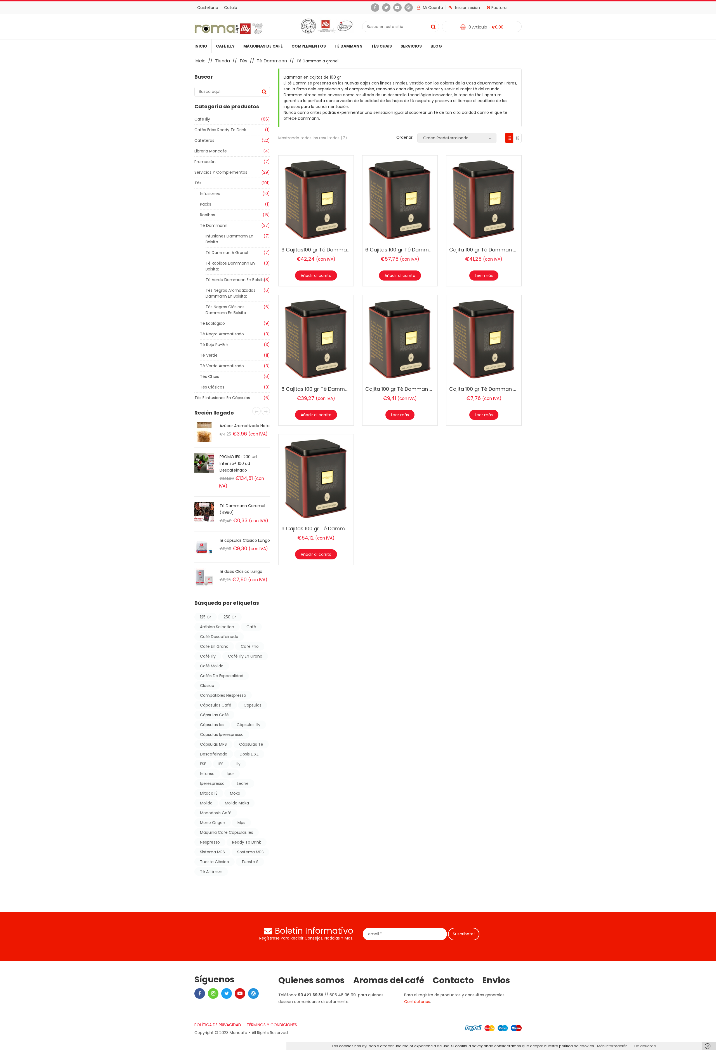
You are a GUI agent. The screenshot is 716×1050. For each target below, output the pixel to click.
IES (220, 764)
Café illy (225, 46)
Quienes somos (311, 980)
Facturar (499, 7)
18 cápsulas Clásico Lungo (245, 540)
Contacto (453, 980)
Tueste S (249, 862)
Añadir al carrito (316, 275)
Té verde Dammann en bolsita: (236, 279)
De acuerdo (645, 1046)
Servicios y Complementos (220, 172)
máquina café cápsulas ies (226, 832)
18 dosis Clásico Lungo (241, 571)
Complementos (308, 46)
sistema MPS (212, 852)
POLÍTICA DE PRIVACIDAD (217, 1025)
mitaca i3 (209, 793)
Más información (612, 1046)
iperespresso (212, 783)
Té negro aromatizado (222, 334)
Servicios (411, 46)
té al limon (211, 871)
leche (243, 783)
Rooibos (207, 215)
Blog (436, 46)
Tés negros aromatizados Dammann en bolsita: (230, 293)
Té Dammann (348, 46)
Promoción (205, 161)
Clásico (207, 685)
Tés (243, 61)
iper (230, 773)
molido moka (237, 803)
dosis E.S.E (249, 754)
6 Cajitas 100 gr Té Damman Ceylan (325, 388)
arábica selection (217, 627)
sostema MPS (250, 852)
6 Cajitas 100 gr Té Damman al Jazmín (413, 249)
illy (238, 764)
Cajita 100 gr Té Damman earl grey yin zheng (504, 388)
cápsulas (253, 705)
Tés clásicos (212, 387)
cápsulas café (214, 715)
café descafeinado (219, 636)
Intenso (207, 773)
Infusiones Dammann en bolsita (229, 239)
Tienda (222, 61)
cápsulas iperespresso (222, 734)
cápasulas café (215, 705)
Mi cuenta (432, 7)
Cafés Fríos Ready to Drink (220, 130)
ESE (203, 764)
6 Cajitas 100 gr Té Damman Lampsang (330, 528)
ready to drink (246, 842)
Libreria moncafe (210, 151)
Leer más (484, 275)
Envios (496, 980)
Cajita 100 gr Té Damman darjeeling (409, 388)
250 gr (229, 617)
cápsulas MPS (213, 744)
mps (241, 822)
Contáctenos (417, 1001)
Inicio (200, 46)
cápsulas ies (212, 725)
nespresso (210, 842)
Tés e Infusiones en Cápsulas (222, 398)
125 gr (205, 617)
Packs (205, 204)
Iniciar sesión (467, 7)
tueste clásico (214, 862)
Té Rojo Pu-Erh (214, 344)
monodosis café (216, 813)
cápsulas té (251, 744)
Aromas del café (388, 980)
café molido (211, 666)
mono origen (212, 822)
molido (206, 803)
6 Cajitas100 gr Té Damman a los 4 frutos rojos (340, 249)
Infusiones (210, 193)
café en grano (214, 646)
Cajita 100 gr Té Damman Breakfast (493, 249)
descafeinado (213, 754)
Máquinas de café (263, 46)
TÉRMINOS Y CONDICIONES (272, 1025)
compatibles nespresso (223, 695)
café (251, 627)
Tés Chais (381, 46)
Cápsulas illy (248, 725)
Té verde (209, 355)
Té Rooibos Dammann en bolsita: (230, 266)
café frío (250, 646)
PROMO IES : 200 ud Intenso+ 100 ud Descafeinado (238, 463)
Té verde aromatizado (222, 366)
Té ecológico (212, 323)
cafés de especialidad (221, 676)
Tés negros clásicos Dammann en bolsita (226, 310)
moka (235, 793)
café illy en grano (245, 656)
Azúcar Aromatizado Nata (245, 426)
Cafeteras (204, 140)
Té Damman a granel (227, 252)
